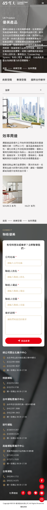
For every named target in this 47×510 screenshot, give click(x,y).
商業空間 (17, 68)
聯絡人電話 (12, 284)
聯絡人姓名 (12, 271)
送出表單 (25, 340)
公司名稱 (10, 257)
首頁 (5, 68)
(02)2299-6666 (13, 361)
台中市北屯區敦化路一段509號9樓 (21, 404)
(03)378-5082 (13, 383)
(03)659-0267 (13, 429)
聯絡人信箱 (12, 298)
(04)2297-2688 (13, 408)
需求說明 (10, 312)
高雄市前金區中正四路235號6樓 (20, 451)
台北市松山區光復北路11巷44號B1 (21, 357)
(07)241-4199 (13, 455)
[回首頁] (15, 3)
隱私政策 (23, 507)
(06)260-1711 (13, 476)
